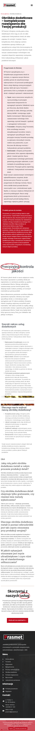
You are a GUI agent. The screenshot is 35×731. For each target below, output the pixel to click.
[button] (31, 5)
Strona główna (5, 14)
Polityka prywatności (21, 728)
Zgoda (11, 728)
